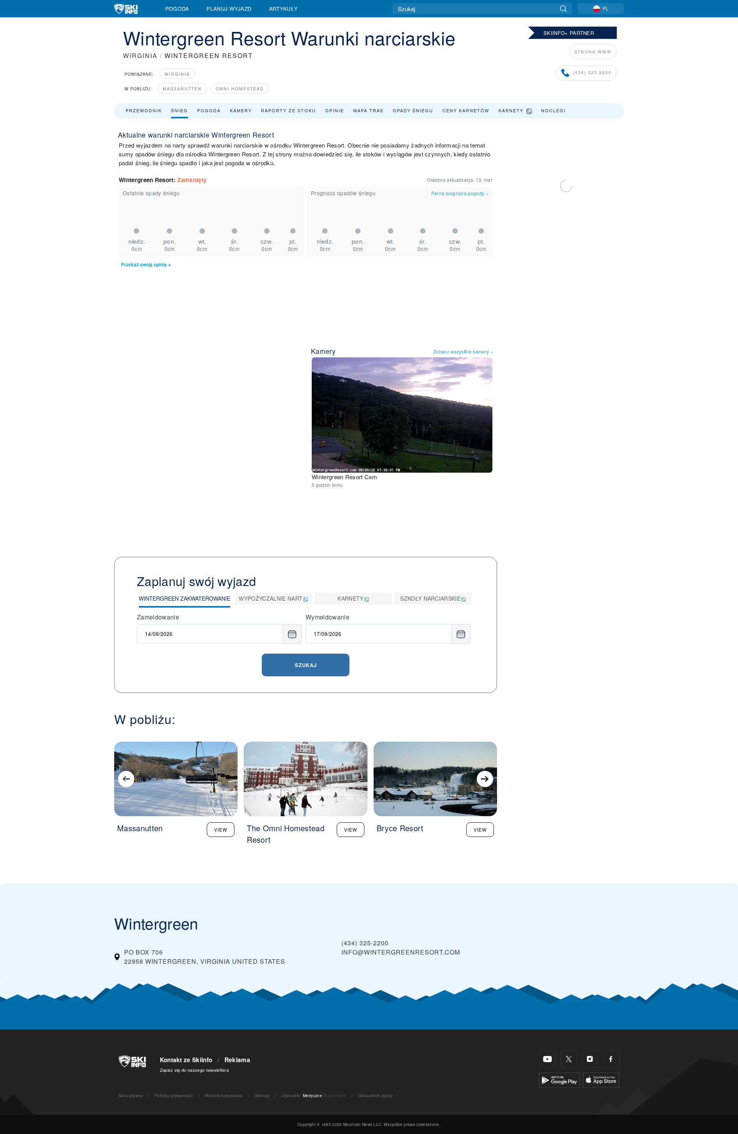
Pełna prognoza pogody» (460, 193)
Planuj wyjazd (228, 8)
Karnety (511, 110)
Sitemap (262, 1095)
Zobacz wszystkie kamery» (463, 351)
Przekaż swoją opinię (144, 264)
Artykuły (283, 8)
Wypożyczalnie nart (271, 598)
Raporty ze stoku (288, 110)
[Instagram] (590, 1059)
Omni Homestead (240, 88)
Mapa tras (368, 110)
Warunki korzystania (223, 1095)
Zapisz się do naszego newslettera (194, 1070)
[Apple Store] (601, 1079)
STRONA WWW (593, 52)
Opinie (334, 110)
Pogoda (177, 8)
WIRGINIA (140, 55)
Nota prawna (131, 1095)
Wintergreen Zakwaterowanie (184, 598)
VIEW (220, 829)
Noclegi (553, 110)
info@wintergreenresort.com (400, 952)
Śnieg (179, 110)
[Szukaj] (563, 8)
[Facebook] (611, 1059)
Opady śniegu (413, 110)
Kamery (241, 110)
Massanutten (182, 88)
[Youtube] (547, 1059)
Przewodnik (144, 110)
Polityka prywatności (174, 1095)
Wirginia (177, 74)
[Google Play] (559, 1079)
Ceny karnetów (465, 110)
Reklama (237, 1060)
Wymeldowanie (327, 617)
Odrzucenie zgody (375, 1095)
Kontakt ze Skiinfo (186, 1060)
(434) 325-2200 (592, 72)
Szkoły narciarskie (430, 598)
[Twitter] (568, 1059)
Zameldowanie (158, 617)
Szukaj (306, 665)
